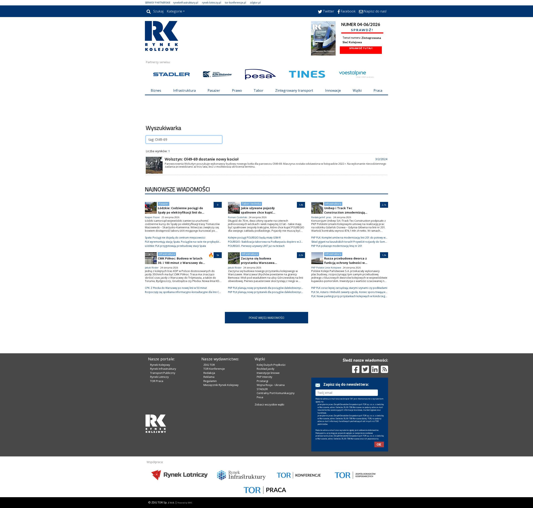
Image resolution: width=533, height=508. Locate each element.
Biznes (156, 90)
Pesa (260, 397)
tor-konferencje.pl (235, 2)
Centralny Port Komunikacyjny (276, 393)
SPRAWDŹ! (362, 30)
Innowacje (333, 90)
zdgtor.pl (255, 2)
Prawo (237, 90)
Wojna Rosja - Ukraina (271, 385)
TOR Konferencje (214, 369)
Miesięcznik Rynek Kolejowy (221, 385)
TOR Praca (156, 381)
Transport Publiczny (162, 373)
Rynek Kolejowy (160, 365)
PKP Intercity (264, 377)
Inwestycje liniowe (268, 373)
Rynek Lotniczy (159, 377)
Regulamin (210, 381)
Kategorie (174, 11)
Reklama (208, 377)
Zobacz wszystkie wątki (269, 404)
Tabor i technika (251, 203)
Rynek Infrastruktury (163, 369)
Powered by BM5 (184, 502)
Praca (378, 90)
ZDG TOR (209, 365)
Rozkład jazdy (265, 369)
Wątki (357, 90)
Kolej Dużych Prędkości (271, 365)
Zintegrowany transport (294, 90)
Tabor (258, 90)
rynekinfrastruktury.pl (185, 2)
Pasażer (214, 90)
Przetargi (262, 381)
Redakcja (209, 373)
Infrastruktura (184, 90)
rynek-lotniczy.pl (211, 2)
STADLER (262, 389)
